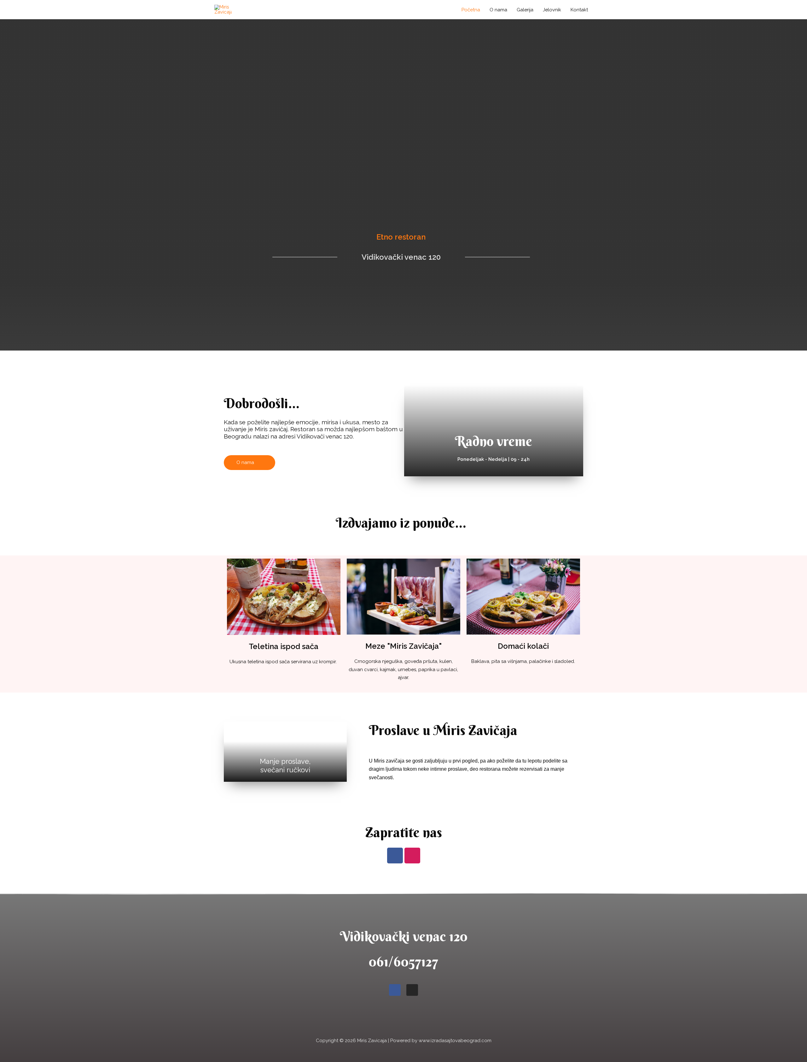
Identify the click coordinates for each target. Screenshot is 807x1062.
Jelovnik (552, 10)
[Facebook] (395, 855)
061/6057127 (403, 961)
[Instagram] (412, 855)
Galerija (525, 10)
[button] (249, 462)
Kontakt (579, 10)
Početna (471, 10)
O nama (498, 10)
